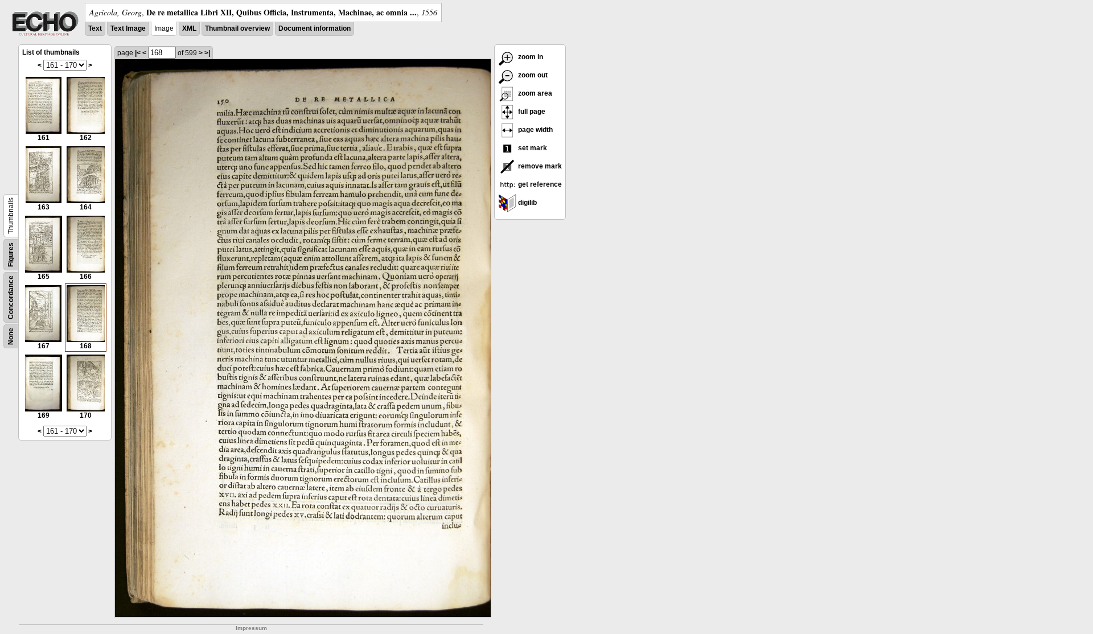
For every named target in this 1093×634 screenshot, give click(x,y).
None (11, 336)
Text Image (128, 28)
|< (138, 53)
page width (534, 130)
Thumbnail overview (237, 28)
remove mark (539, 166)
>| (207, 53)
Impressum (251, 628)
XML (189, 28)
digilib (526, 203)
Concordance (11, 297)
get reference (539, 184)
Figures (11, 254)
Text (95, 28)
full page (530, 112)
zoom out (532, 75)
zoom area (534, 93)
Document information (314, 28)
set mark (531, 148)
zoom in (529, 57)
